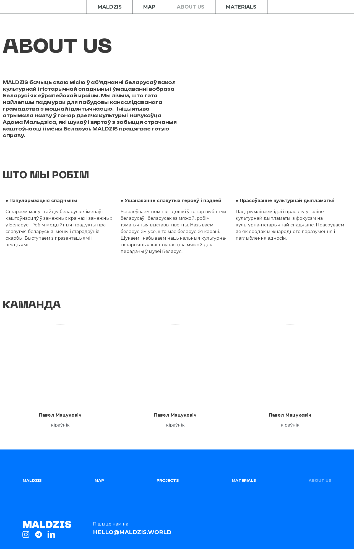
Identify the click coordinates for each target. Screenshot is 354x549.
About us (190, 7)
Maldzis (110, 7)
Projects (168, 480)
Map (149, 7)
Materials (241, 7)
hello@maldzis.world (132, 532)
